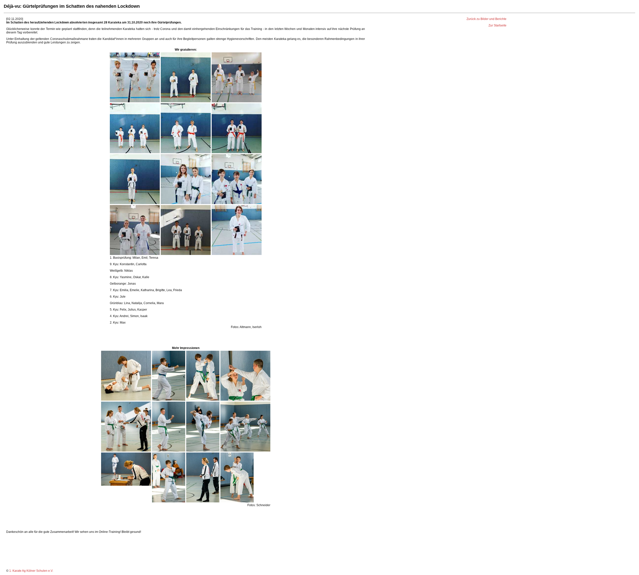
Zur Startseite (497, 25)
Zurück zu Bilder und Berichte (486, 19)
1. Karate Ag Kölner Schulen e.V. (31, 571)
